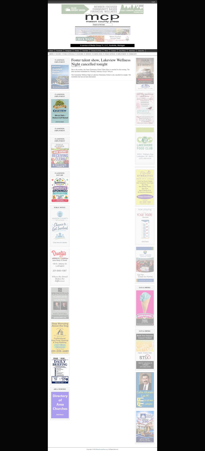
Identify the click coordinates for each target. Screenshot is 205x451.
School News (97, 54)
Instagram (68, 50)
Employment (121, 54)
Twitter (77, 50)
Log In (153, 2)
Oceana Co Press (96, 50)
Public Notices (110, 54)
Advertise (132, 50)
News (106, 50)
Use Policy (122, 50)
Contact (113, 50)
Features (80, 54)
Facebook (59, 50)
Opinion (88, 54)
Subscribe (141, 50)
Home (51, 50)
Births (51, 54)
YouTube (85, 50)
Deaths (58, 54)
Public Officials (69, 54)
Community (133, 54)
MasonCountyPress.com (102, 449)
